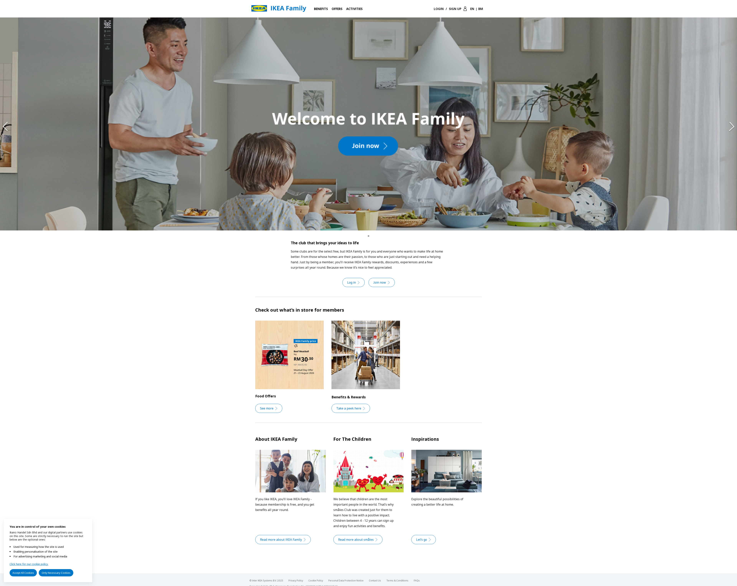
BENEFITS (321, 9)
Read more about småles (356, 539)
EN (472, 9)
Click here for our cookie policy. (29, 564)
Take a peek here (348, 408)
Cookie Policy (315, 580)
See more (266, 408)
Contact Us (375, 580)
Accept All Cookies (23, 572)
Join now (379, 282)
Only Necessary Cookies (56, 572)
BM (480, 9)
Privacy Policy (295, 580)
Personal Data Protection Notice (346, 580)
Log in (351, 282)
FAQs (417, 580)
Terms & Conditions (397, 580)
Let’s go (421, 539)
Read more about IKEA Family (281, 539)
